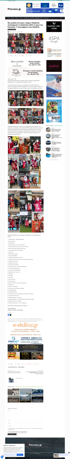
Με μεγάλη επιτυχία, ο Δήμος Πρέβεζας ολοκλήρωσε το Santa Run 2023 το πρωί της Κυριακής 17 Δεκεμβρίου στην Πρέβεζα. (34, 372)
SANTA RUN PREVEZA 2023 (12, 367)
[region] (13, 450)
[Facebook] (56, 0)
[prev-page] (8, 404)
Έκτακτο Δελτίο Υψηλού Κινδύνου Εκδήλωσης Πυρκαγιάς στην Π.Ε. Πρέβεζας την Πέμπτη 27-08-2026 (25, 399)
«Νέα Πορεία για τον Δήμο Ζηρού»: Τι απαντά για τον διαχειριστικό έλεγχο (13, 400)
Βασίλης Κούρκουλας (19, 378)
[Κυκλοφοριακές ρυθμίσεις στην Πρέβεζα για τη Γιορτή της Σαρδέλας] (37, 395)
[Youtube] (61, 0)
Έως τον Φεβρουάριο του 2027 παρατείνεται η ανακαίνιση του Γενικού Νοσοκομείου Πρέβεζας (56, 149)
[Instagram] (59, 0)
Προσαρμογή (6, 454)
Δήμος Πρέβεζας (21, 367)
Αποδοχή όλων (20, 454)
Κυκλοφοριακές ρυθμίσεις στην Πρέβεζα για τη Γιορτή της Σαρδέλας (37, 400)
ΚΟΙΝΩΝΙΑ (25, 396)
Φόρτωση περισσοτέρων (53, 159)
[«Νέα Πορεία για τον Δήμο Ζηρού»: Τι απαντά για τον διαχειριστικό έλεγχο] (13, 395)
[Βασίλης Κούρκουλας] (8, 32)
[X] (60, 0)
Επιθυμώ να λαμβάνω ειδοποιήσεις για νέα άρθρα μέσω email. (18, 432)
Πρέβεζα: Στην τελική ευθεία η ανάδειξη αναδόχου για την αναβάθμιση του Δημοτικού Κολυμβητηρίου (57, 155)
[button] (61, 18)
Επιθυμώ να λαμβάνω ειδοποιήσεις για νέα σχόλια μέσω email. (18, 431)
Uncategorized (12, 29)
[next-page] (10, 404)
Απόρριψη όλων (13, 454)
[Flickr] (58, 0)
